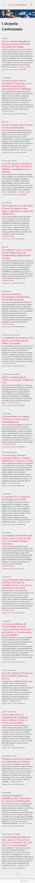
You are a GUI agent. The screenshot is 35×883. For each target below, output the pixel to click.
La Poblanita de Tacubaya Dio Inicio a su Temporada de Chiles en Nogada (17, 340)
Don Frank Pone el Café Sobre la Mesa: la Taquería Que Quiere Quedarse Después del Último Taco (17, 209)
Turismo (14, 161)
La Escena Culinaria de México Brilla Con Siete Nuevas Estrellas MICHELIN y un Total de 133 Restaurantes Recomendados (17, 629)
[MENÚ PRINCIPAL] (31, 5)
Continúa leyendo (25, 67)
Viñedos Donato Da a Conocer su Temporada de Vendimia (17, 760)
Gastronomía (6, 78)
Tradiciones (15, 335)
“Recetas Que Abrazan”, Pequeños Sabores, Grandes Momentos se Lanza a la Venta (17, 458)
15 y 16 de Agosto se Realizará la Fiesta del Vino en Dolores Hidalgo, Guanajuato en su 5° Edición (17, 167)
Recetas (14, 452)
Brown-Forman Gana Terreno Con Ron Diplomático (17, 126)
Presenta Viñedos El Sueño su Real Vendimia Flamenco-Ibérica (17, 675)
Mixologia (5, 38)
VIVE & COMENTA (17, 4)
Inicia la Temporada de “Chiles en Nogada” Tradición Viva (17, 380)
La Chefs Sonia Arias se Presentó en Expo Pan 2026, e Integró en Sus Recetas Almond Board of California (17, 84)
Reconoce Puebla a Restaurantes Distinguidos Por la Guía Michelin (16, 297)
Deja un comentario (20, 69)
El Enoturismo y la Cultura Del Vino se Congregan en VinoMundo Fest (16, 419)
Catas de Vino (6, 161)
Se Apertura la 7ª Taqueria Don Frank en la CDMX (16, 498)
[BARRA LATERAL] (18, 874)
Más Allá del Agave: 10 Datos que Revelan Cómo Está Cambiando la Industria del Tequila (17, 253)
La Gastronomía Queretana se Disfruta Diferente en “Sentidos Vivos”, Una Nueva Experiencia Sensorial (17, 583)
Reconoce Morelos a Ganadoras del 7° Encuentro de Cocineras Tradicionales (16, 798)
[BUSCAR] (4, 5)
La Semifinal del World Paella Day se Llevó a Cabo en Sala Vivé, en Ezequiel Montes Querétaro (17, 539)
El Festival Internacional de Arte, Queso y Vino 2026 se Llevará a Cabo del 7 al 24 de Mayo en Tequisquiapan (17, 841)
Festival (14, 670)
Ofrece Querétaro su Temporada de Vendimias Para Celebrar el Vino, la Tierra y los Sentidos (15, 718)
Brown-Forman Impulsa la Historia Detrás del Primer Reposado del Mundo (16, 44)
